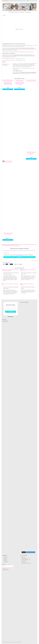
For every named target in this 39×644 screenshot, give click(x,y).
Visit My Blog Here (32, 73)
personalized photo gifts (30, 48)
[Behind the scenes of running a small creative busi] (22, 321)
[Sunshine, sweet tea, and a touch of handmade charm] (34, 393)
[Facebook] (3, 321)
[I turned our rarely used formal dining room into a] (22, 433)
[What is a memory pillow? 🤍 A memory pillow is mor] (22, 467)
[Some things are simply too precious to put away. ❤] (34, 474)
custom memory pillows (21, 48)
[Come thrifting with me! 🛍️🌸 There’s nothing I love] (34, 320)
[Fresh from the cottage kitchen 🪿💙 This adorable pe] (28, 538)
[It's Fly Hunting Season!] (34, 419)
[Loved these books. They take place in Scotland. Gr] (28, 341)
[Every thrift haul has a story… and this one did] (28, 432)
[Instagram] (4, 321)
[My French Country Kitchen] (22, 377)
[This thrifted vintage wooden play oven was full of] (34, 511)
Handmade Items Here (21, 60)
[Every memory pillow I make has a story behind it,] (28, 396)
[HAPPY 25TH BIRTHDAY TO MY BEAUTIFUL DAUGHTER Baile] (28, 309)
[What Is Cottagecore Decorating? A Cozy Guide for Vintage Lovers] (28, 270)
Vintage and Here (10, 60)
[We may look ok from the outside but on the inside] (22, 341)
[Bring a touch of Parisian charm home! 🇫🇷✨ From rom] (22, 512)
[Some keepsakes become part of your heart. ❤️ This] (34, 357)
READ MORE (27, 279)
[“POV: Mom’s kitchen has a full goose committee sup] (22, 533)
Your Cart (6, 0)
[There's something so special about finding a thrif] (28, 469)
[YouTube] (5, 321)
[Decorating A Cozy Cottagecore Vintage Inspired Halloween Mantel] (10, 284)
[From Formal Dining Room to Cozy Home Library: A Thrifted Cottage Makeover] (10, 270)
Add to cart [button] (8, 89)
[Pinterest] (7, 321)
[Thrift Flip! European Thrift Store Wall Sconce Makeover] (28, 284)
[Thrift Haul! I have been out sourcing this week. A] (28, 507)
